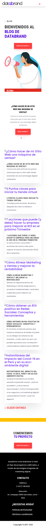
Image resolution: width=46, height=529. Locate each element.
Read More (22, 131)
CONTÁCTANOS (22, 46)
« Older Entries (15, 407)
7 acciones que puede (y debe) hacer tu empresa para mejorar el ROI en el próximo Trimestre (23, 237)
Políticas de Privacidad (22, 509)
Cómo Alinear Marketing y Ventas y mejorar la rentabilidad (20, 277)
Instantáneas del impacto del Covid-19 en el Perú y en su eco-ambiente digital (22, 373)
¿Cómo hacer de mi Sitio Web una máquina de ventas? (23, 109)
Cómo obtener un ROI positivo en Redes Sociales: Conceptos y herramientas (23, 323)
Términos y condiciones (22, 514)
